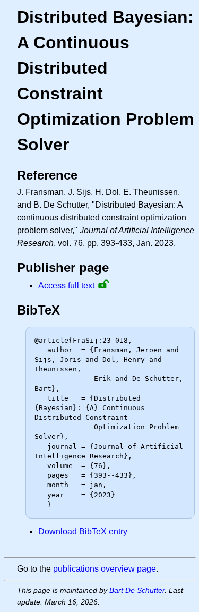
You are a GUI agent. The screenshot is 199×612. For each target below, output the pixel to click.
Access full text (66, 285)
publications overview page (104, 568)
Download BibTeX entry (82, 531)
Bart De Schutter (137, 590)
